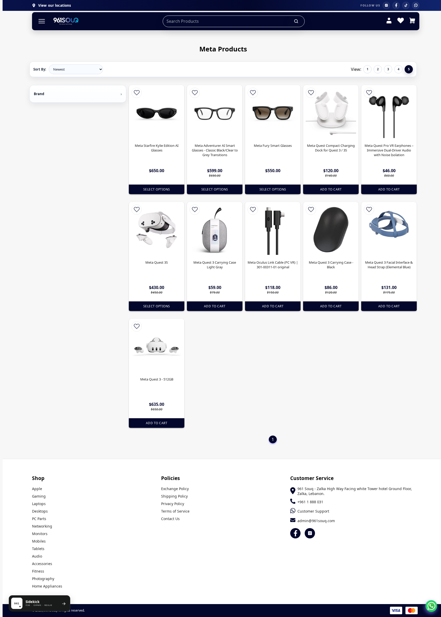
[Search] (296, 21)
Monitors (40, 533)
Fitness (38, 571)
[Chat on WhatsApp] (431, 606)
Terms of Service (175, 511)
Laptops (39, 503)
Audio (37, 556)
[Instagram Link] (310, 533)
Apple (37, 488)
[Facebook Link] (295, 533)
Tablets (38, 548)
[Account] (389, 21)
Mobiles (39, 541)
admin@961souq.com (316, 520)
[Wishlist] (400, 21)
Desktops (40, 511)
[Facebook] (396, 5)
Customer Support (313, 511)
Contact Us (170, 518)
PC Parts (39, 518)
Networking (42, 526)
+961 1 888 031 (310, 501)
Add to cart (331, 189)
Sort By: (39, 69)
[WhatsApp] (415, 5)
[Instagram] (386, 5)
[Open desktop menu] (42, 21)
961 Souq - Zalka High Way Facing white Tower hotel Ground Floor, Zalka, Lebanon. (354, 491)
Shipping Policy (174, 496)
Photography (43, 578)
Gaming (39, 496)
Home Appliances (47, 586)
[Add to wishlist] (136, 93)
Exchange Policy (175, 488)
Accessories (42, 563)
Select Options (156, 189)
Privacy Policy (172, 503)
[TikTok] (406, 5)
